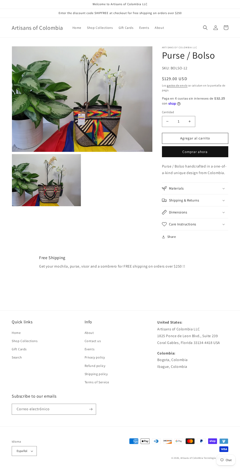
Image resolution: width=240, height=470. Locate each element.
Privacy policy (95, 357)
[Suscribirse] (91, 409)
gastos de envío (177, 85)
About (89, 333)
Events (90, 349)
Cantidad (168, 112)
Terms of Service (97, 382)
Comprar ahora (195, 151)
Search (17, 357)
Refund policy (95, 366)
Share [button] (171, 237)
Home (16, 333)
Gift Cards (19, 349)
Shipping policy (96, 374)
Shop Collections (25, 341)
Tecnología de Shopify (216, 457)
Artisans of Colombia (191, 457)
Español (22, 451)
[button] (205, 27)
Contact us (93, 341)
